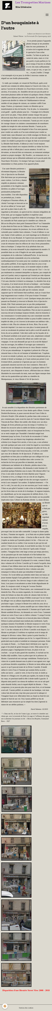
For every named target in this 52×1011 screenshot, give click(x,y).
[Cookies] (5, 1006)
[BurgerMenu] (47, 15)
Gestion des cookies (26, 1008)
